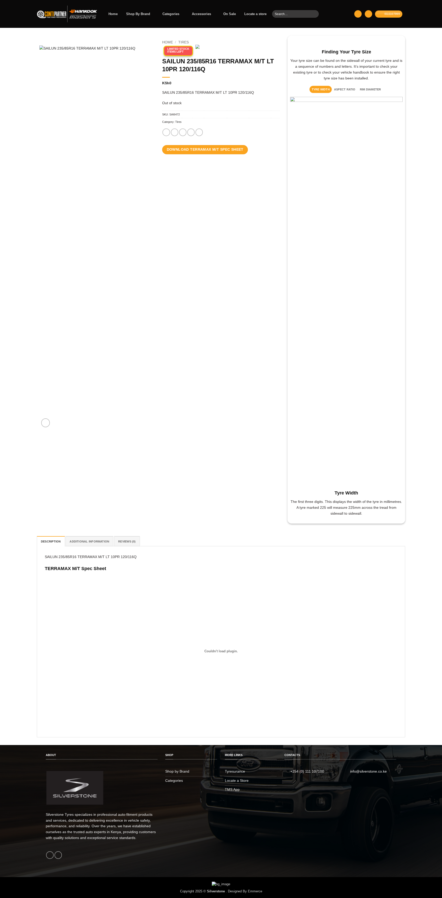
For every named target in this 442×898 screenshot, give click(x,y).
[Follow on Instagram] (58, 855)
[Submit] (314, 14)
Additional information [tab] (89, 541)
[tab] (321, 89)
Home (113, 14)
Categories (170, 14)
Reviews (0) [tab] (127, 541)
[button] (357, 14)
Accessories (201, 14)
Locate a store (255, 14)
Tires (183, 42)
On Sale (229, 14)
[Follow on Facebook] (49, 855)
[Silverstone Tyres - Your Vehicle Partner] (67, 14)
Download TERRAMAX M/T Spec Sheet (205, 149)
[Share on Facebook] (166, 132)
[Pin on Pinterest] (191, 132)
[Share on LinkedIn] (199, 132)
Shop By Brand (138, 14)
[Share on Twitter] (174, 132)
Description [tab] (51, 541)
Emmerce (255, 891)
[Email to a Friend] (182, 132)
